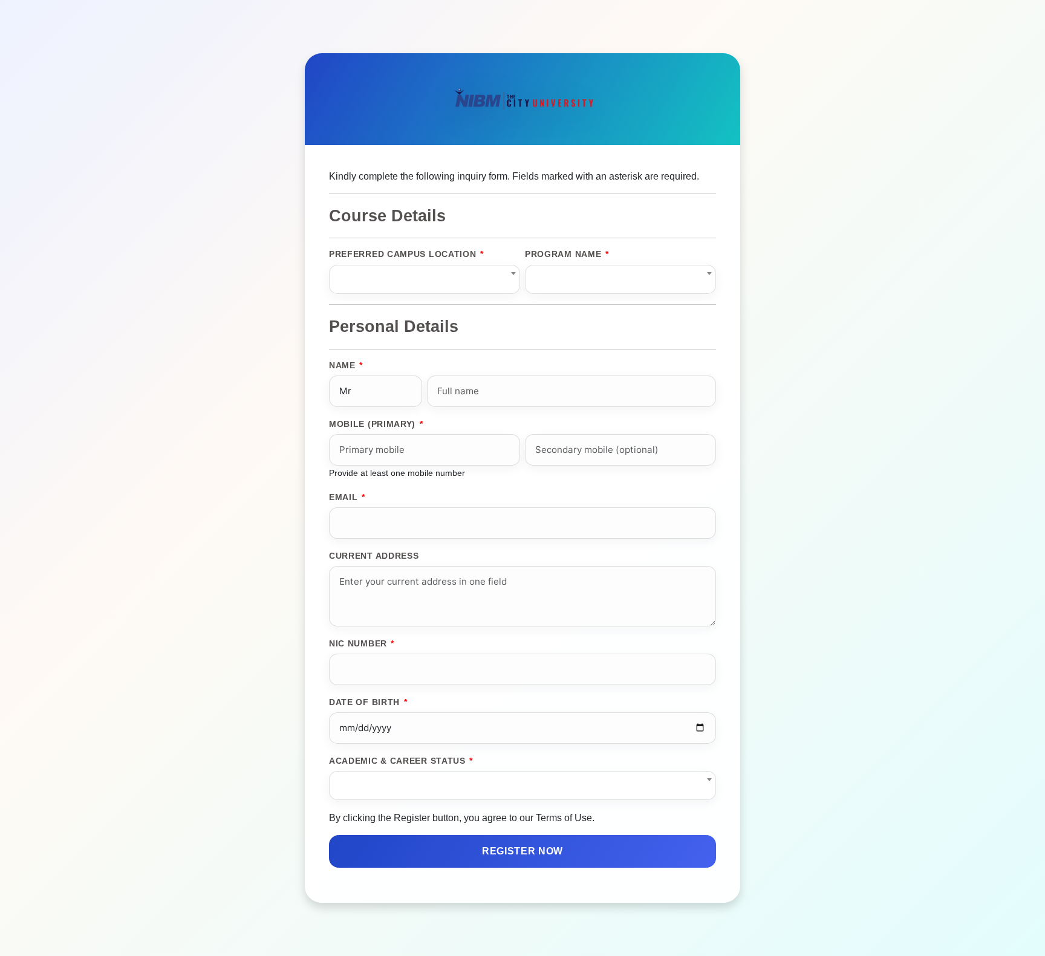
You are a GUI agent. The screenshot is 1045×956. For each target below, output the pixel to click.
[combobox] (424, 279)
